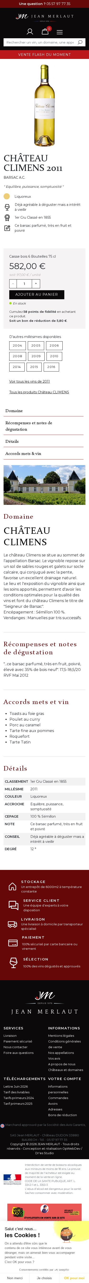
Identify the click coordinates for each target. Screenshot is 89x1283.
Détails (12, 442)
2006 (54, 345)
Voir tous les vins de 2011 (29, 381)
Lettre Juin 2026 (16, 1086)
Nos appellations (61, 1053)
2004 (17, 345)
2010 (54, 356)
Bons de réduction (62, 1115)
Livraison (10, 1035)
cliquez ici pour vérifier (22, 1129)
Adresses (55, 1109)
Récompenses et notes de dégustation (28, 426)
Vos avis (54, 1058)
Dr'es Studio (44, 1153)
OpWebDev (71, 1148)
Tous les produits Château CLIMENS (39, 392)
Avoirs (52, 1103)
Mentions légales (61, 1035)
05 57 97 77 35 (57, 1140)
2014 (17, 367)
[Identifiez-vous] (30, 31)
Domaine (14, 411)
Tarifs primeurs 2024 (19, 1098)
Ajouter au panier (36, 294)
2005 (36, 345)
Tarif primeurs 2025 (18, 1103)
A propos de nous (61, 1064)
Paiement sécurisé (18, 1041)
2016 (51, 367)
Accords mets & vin (23, 454)
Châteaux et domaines (65, 1070)
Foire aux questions (18, 1053)
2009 (36, 356)
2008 (17, 356)
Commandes (58, 1098)
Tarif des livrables (16, 1092)
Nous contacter (16, 1047)
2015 (34, 367)
